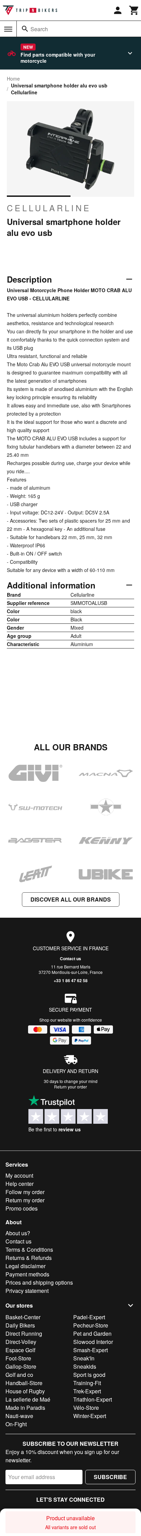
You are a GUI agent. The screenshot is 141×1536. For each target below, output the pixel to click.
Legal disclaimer (25, 1266)
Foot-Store (18, 1358)
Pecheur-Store (90, 1325)
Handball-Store (23, 1383)
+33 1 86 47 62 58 (71, 980)
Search (39, 29)
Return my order (24, 1200)
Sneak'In (83, 1358)
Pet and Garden (92, 1333)
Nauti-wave (19, 1416)
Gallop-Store (20, 1366)
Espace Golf (20, 1350)
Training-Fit (87, 1383)
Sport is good (89, 1375)
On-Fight (16, 1424)
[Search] (25, 29)
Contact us (70, 958)
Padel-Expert (89, 1317)
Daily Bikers (20, 1325)
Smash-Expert (90, 1350)
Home (13, 78)
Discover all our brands (70, 899)
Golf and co (19, 1375)
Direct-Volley (20, 1342)
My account (19, 1175)
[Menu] (8, 29)
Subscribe (110, 1477)
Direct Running (23, 1333)
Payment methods (27, 1274)
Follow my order (24, 1192)
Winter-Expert (89, 1416)
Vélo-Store (86, 1408)
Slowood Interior (93, 1342)
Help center (19, 1184)
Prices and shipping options (39, 1282)
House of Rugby (25, 1391)
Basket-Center (22, 1317)
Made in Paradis (25, 1408)
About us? (17, 1233)
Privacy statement (27, 1291)
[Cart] (134, 10)
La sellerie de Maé (27, 1399)
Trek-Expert (87, 1391)
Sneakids (84, 1366)
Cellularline (49, 207)
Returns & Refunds (28, 1258)
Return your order (70, 1087)
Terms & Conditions (29, 1249)
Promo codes (21, 1208)
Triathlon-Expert (92, 1399)
